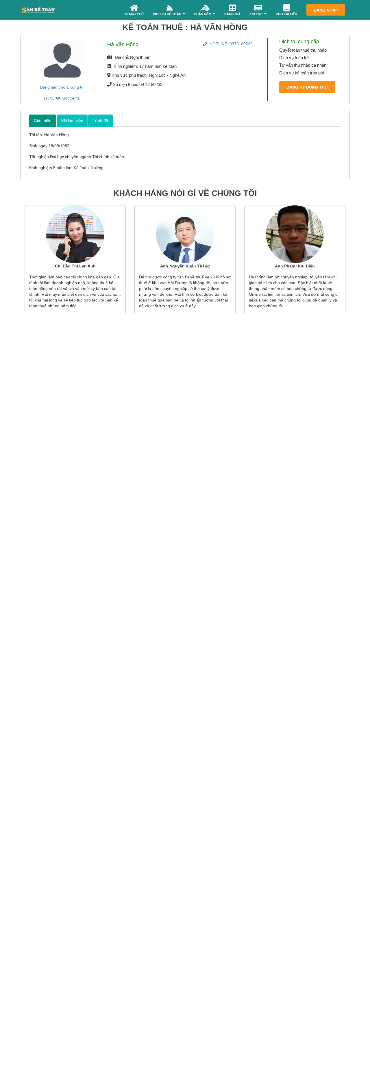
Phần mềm (203, 14)
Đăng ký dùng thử (307, 87)
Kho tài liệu (286, 14)
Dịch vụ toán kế (294, 57)
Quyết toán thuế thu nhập (303, 50)
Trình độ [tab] (100, 120)
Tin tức (257, 14)
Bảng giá (232, 14)
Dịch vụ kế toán (167, 14)
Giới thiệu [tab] (42, 120)
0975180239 (231, 44)
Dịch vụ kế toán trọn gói (301, 72)
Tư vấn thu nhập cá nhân (302, 65)
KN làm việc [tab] (72, 120)
